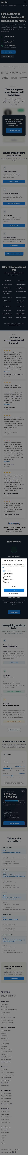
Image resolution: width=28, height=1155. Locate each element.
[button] (14, 594)
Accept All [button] (14, 590)
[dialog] (14, 577)
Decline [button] (14, 586)
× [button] (25, 560)
